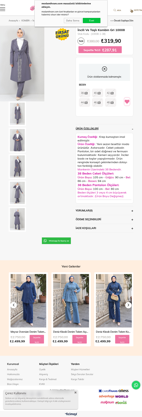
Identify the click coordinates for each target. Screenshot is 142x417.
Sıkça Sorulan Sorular (82, 374)
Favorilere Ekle (41, 278)
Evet (91, 20)
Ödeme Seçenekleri (88, 219)
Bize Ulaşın (13, 384)
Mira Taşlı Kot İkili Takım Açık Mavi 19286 (114, 331)
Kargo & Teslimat (48, 379)
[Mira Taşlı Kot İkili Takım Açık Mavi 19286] (114, 300)
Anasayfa (12, 369)
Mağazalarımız (15, 379)
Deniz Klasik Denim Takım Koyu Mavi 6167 (71, 331)
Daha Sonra (72, 20)
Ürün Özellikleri (87, 128)
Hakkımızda (13, 374)
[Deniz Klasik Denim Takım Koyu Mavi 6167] (71, 300)
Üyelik (42, 369)
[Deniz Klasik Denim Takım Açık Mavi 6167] (28, 300)
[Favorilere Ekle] (127, 101)
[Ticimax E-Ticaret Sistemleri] (71, 414)
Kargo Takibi (77, 379)
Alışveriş (43, 374)
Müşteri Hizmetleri (80, 369)
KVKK (42, 384)
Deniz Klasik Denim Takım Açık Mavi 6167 (28, 331)
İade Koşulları (86, 228)
